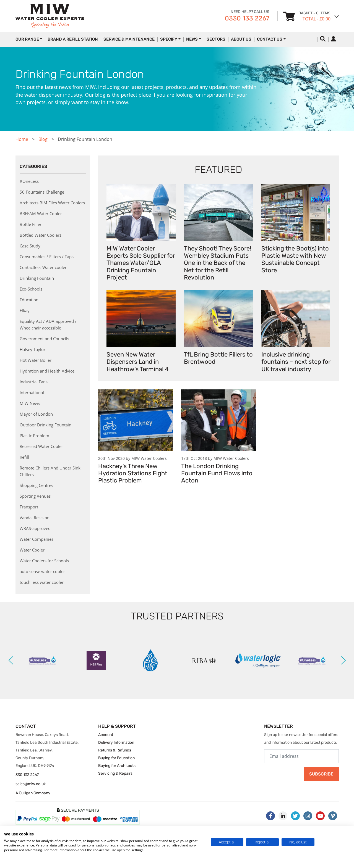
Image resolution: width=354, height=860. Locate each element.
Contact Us (269, 39)
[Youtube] (320, 815)
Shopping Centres (36, 485)
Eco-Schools (31, 289)
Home (21, 139)
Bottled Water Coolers (40, 235)
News (192, 39)
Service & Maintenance (129, 39)
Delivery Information (116, 742)
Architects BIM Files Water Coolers (52, 202)
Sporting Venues (35, 496)
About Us (241, 39)
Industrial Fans (34, 381)
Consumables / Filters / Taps (47, 256)
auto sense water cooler (42, 571)
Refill (24, 457)
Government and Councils (44, 338)
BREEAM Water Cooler (41, 213)
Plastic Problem (34, 435)
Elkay (25, 310)
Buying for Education (116, 758)
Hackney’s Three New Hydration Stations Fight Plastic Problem (132, 473)
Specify (168, 39)
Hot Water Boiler (35, 360)
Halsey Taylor (32, 349)
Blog (43, 139)
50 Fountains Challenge (42, 192)
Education (29, 299)
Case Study (30, 246)
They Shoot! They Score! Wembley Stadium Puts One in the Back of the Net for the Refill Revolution (217, 263)
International (32, 392)
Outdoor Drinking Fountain (45, 425)
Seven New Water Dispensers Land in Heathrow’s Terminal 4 (137, 362)
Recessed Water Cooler (41, 446)
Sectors (216, 39)
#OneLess (29, 181)
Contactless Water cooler (43, 267)
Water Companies (36, 539)
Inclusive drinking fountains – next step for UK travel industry (295, 362)
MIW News (30, 403)
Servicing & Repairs (115, 773)
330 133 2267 (27, 774)
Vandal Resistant (35, 517)
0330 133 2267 (247, 18)
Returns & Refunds (114, 750)
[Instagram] (307, 815)
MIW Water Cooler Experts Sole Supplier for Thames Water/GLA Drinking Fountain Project (140, 263)
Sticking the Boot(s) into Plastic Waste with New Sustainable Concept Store (295, 259)
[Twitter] (295, 815)
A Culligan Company (32, 793)
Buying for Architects (117, 765)
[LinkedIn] (282, 815)
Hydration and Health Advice (47, 371)
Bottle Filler (30, 224)
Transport (29, 507)
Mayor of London (36, 414)
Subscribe (321, 774)
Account (105, 734)
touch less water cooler (42, 582)
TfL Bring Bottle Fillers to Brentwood (218, 358)
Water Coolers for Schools (44, 560)
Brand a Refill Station (73, 39)
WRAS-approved (35, 528)
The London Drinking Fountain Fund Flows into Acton (217, 473)
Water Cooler (32, 550)
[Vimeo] (332, 815)
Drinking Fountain (37, 278)
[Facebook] (270, 815)
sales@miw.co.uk (30, 784)
